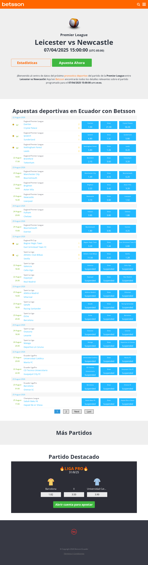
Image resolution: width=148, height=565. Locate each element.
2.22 (90, 187)
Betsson (60, 79)
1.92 (127, 198)
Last (89, 411)
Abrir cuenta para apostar (74, 504)
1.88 (127, 214)
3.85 (90, 214)
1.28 (127, 256)
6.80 (90, 137)
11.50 (90, 256)
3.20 (127, 160)
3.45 (109, 187)
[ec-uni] (97, 482)
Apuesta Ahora (72, 62)
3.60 (109, 160)
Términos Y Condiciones (74, 553)
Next (76, 411)
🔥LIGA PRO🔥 (74, 468)
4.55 (109, 175)
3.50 (74, 494)
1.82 (51, 494)
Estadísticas (27, 62)
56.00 (128, 125)
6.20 (127, 175)
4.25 (127, 229)
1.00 (90, 125)
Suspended (90, 267)
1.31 (109, 137)
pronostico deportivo (76, 75)
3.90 (97, 494)
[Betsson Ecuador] (13, 4)
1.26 (109, 148)
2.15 (90, 160)
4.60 (109, 256)
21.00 (108, 125)
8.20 (128, 148)
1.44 (109, 244)
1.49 (90, 175)
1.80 (90, 229)
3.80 (109, 198)
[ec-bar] (50, 482)
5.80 (128, 137)
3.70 (90, 198)
